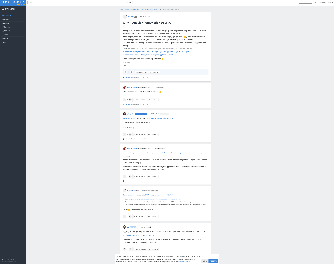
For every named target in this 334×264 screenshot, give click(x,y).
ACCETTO (213, 261)
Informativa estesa (183, 262)
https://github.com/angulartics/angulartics (138, 235)
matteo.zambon (132, 87)
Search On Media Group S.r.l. (10, 261)
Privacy (3, 259)
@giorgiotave (162, 148)
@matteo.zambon (164, 113)
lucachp (131, 17)
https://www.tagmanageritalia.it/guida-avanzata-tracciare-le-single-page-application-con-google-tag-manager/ (154, 199)
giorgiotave (131, 114)
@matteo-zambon (129, 118)
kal (128, 227)
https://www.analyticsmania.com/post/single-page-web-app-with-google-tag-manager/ (157, 52)
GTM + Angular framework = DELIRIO (159, 118)
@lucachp (161, 87)
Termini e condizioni (10, 259)
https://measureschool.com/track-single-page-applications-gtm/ (149, 55)
